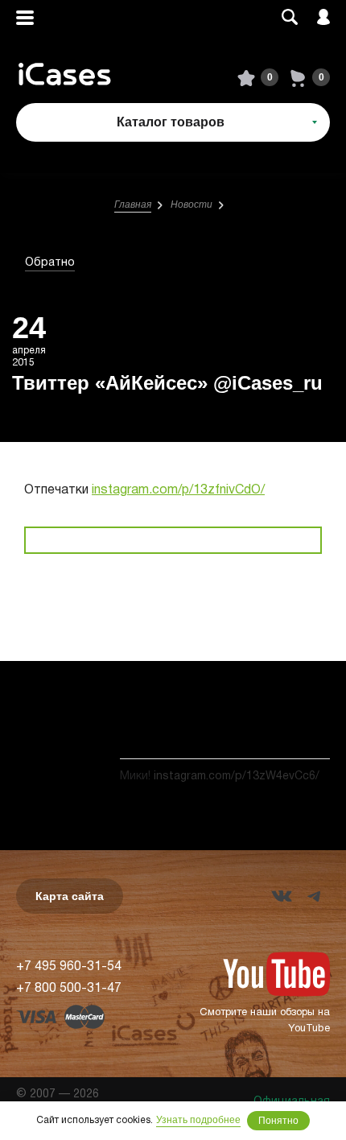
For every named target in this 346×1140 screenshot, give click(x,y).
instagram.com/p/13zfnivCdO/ (178, 490)
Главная (132, 204)
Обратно (50, 263)
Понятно (278, 1120)
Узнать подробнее (198, 1120)
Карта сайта (69, 896)
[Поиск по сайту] (290, 18)
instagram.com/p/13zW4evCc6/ (236, 776)
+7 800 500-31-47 (69, 988)
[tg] (314, 896)
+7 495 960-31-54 (69, 967)
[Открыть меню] (25, 18)
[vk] (282, 896)
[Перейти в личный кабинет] (323, 18)
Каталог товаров (170, 122)
